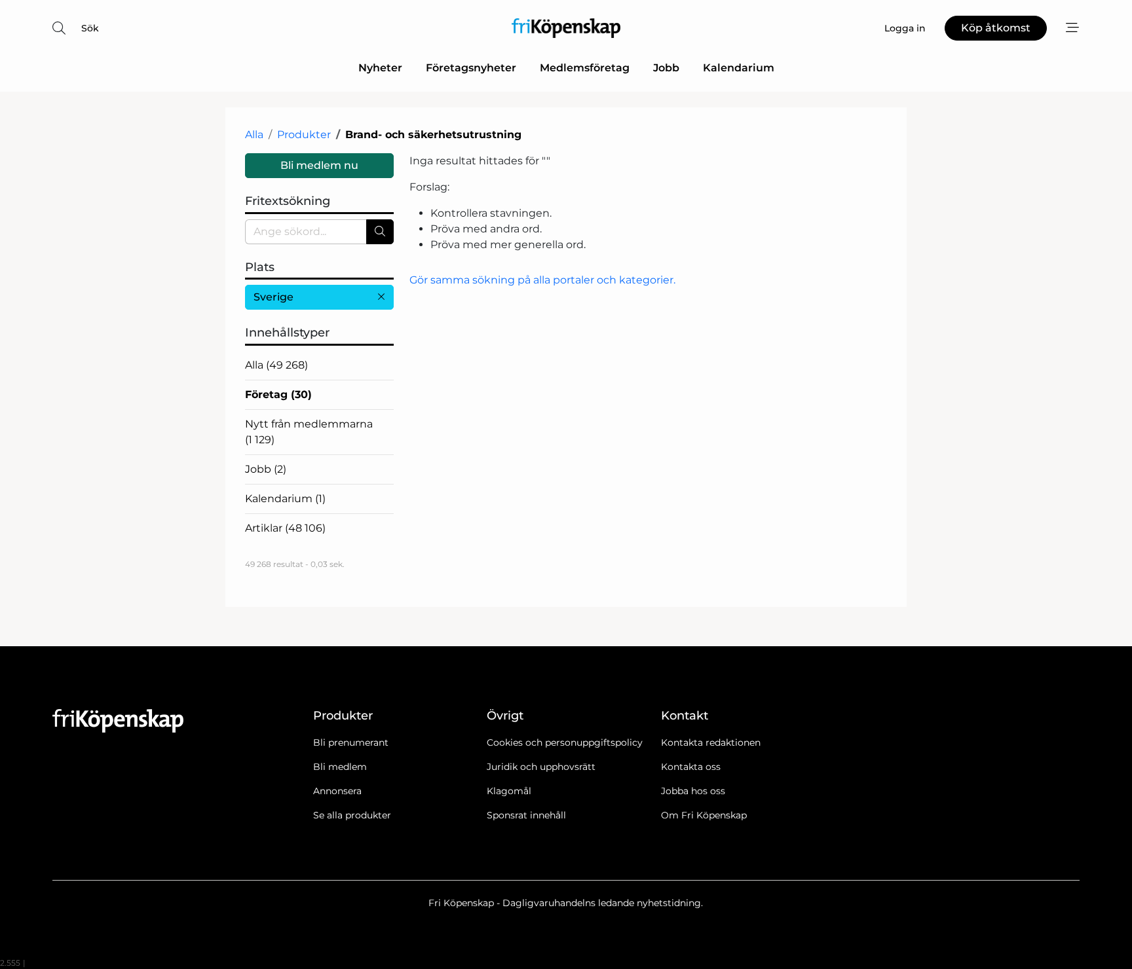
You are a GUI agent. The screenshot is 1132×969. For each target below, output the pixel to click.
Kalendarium (738, 68)
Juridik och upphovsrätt (541, 767)
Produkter (304, 134)
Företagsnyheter (471, 68)
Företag (278, 394)
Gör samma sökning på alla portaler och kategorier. (542, 280)
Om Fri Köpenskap (704, 815)
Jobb (666, 68)
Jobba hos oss (693, 791)
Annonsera (337, 791)
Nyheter (380, 68)
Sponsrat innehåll (526, 815)
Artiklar (285, 528)
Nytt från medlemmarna (309, 432)
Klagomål (509, 791)
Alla (254, 134)
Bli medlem (340, 767)
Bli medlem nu (319, 165)
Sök (90, 28)
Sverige (273, 297)
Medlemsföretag (585, 68)
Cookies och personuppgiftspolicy (565, 742)
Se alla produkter (352, 815)
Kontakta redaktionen (711, 742)
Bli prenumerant (350, 742)
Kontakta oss (691, 767)
